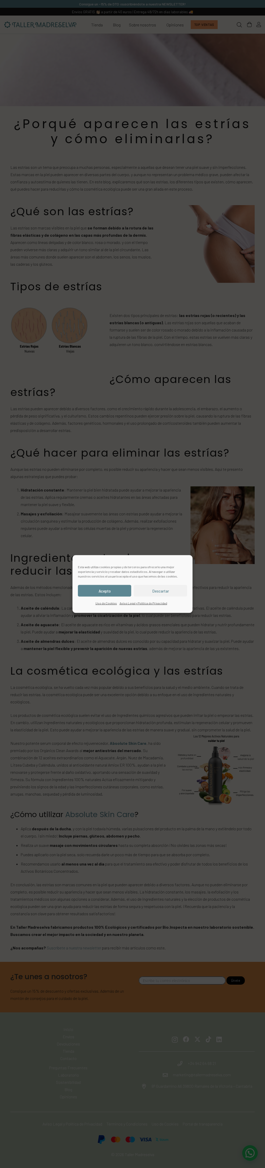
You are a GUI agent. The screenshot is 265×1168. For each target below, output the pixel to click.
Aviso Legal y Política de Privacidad (143, 603)
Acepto (105, 590)
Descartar (160, 590)
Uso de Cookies (106, 603)
